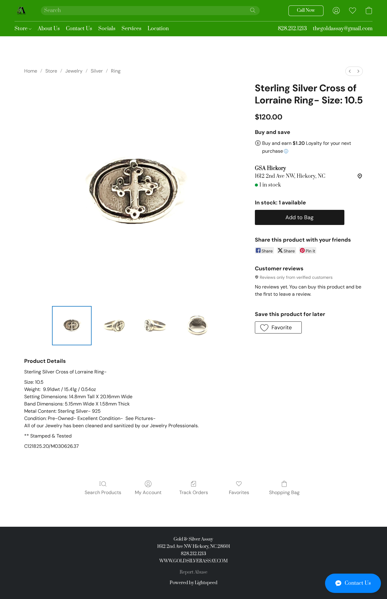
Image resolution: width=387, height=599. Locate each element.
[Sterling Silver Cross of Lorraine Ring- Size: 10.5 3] (197, 325)
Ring (116, 71)
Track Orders (193, 492)
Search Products (103, 492)
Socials (106, 28)
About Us (49, 28)
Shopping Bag (284, 492)
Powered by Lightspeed (193, 583)
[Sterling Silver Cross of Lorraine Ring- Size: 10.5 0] (71, 325)
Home (30, 71)
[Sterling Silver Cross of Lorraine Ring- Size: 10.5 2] (155, 325)
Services (131, 28)
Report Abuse (193, 572)
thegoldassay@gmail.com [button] (342, 28)
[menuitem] (350, 71)
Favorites (239, 492)
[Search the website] (252, 10)
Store (22, 28)
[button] (353, 583)
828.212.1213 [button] (292, 28)
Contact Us (79, 28)
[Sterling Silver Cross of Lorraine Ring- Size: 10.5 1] (113, 325)
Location (158, 28)
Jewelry (74, 71)
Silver (97, 71)
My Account (148, 492)
